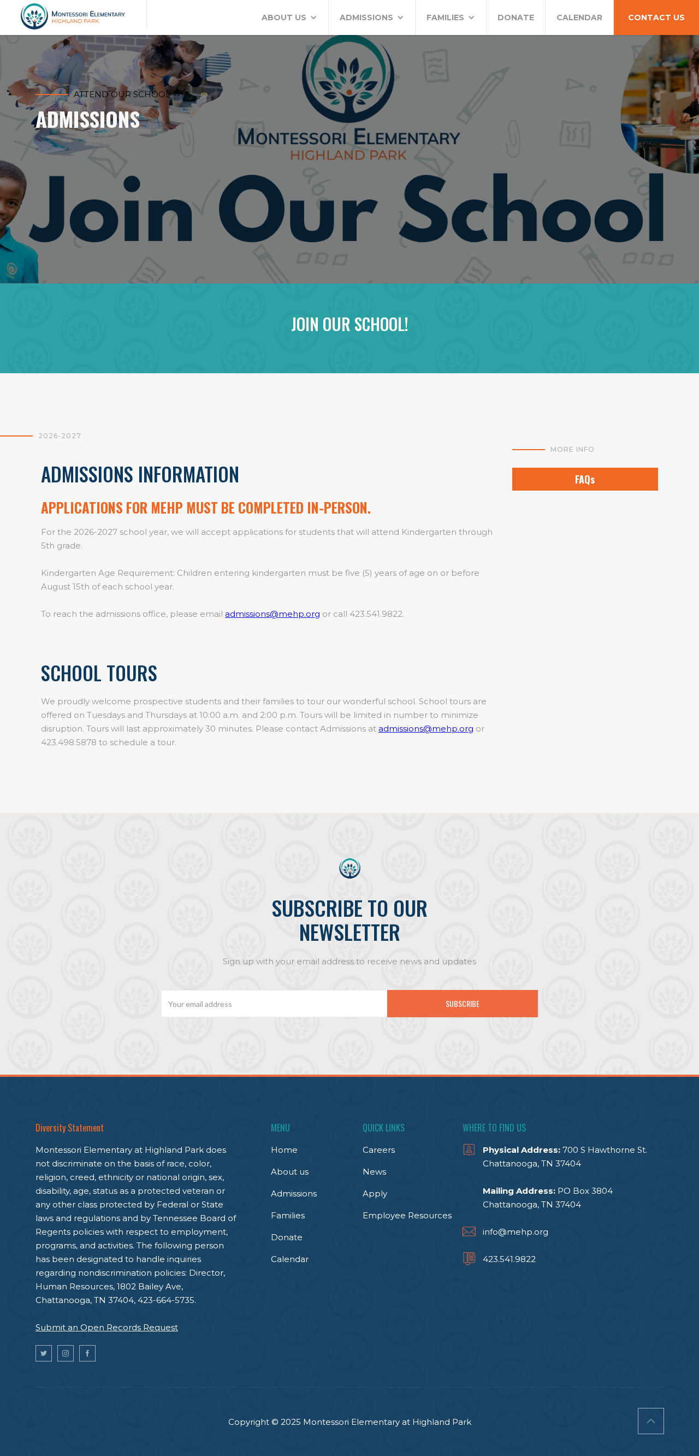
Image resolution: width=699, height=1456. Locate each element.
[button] (290, 17)
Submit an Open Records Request (106, 1327)
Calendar (290, 1259)
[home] (73, 15)
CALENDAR (579, 17)
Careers (379, 1150)
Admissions (294, 1193)
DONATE (515, 17)
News (374, 1171)
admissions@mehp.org (272, 614)
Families (288, 1215)
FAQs (585, 479)
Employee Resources (407, 1215)
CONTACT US (656, 17)
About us (290, 1171)
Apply (375, 1193)
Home (284, 1150)
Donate (287, 1237)
